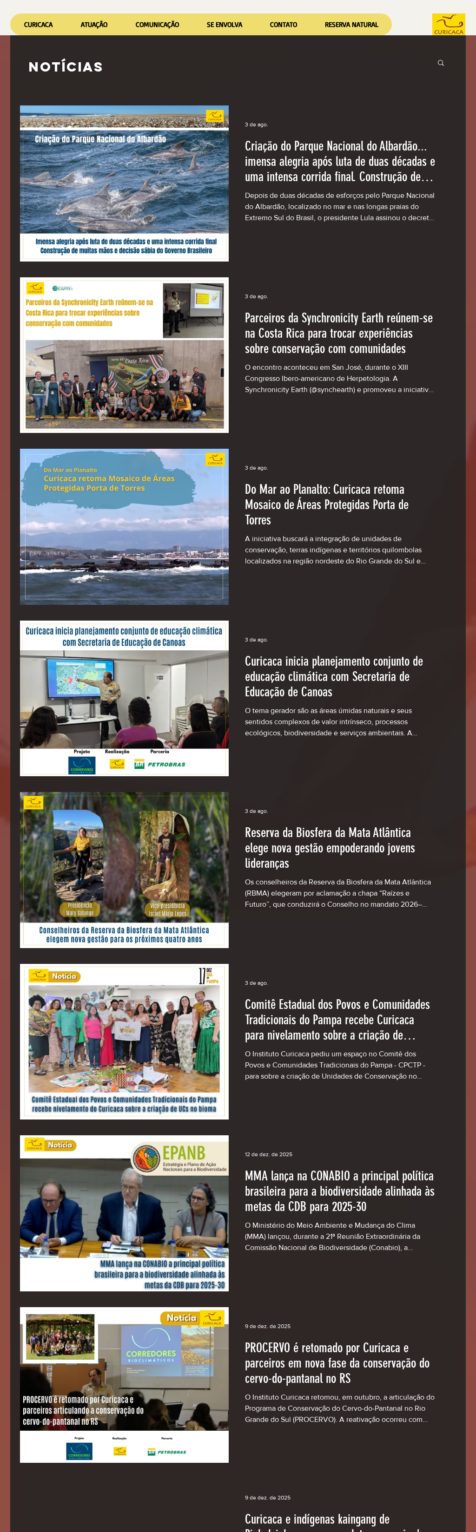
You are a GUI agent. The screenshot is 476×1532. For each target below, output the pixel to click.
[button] (93, 24)
